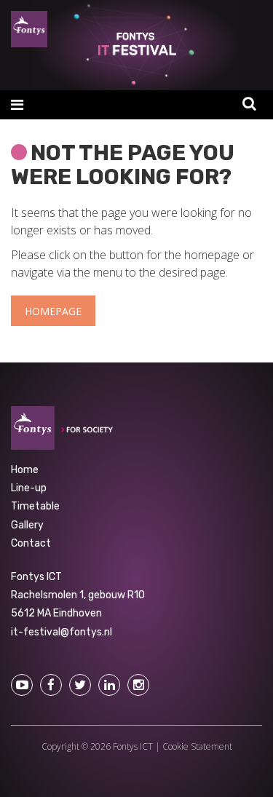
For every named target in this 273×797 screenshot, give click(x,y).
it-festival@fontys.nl (61, 632)
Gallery (27, 525)
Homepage (53, 311)
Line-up (29, 488)
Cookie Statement (197, 746)
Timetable (35, 506)
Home (25, 470)
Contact (31, 543)
